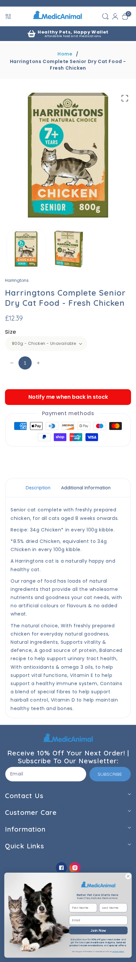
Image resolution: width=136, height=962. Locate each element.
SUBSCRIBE (110, 774)
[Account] (115, 16)
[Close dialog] (128, 876)
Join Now (98, 930)
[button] (9, 16)
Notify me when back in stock (68, 397)
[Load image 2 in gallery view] (68, 249)
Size (10, 332)
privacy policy (118, 952)
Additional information (86, 488)
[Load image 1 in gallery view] (26, 249)
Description (38, 488)
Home (64, 54)
